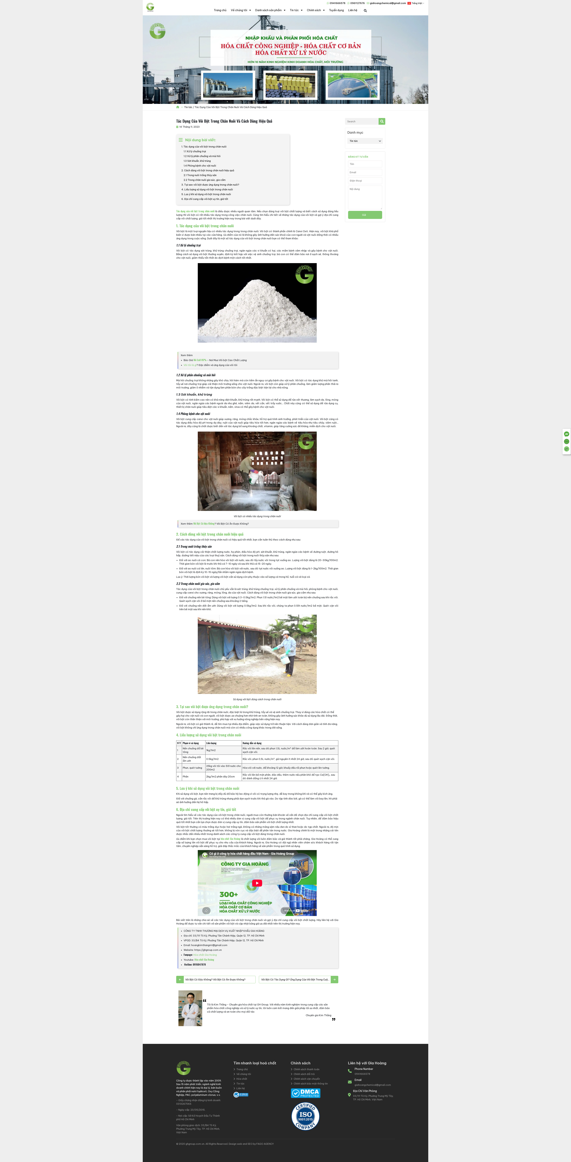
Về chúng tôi (239, 10)
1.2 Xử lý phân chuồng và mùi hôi (202, 156)
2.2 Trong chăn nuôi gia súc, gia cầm (205, 179)
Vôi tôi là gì (190, 365)
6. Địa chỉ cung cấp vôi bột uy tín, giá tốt (204, 198)
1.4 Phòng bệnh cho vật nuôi (200, 165)
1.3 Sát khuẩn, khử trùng (197, 160)
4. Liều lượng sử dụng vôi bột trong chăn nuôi (207, 189)
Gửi (364, 214)
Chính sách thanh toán (306, 1069)
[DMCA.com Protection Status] (305, 1092)
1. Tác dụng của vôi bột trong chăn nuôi (203, 146)
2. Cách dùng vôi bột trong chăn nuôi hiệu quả (207, 170)
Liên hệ (352, 10)
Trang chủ (220, 10)
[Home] (178, 107)
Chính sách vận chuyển (307, 1078)
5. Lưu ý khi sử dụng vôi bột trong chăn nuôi (206, 194)
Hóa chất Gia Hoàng (205, 954)
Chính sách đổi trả (304, 1074)
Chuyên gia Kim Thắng (318, 1015)
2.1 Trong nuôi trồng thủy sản (200, 175)
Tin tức (294, 10)
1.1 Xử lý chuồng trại (195, 151)
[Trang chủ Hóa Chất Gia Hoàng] (150, 10)
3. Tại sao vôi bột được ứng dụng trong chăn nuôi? (210, 184)
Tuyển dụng (336, 10)
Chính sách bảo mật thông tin (311, 1083)
